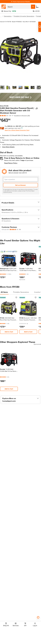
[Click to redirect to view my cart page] (37, 7)
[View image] (2, 87)
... (1, 16)
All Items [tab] (4, 292)
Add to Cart (9, 332)
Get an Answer (20, 185)
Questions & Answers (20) (22, 115)
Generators (8, 16)
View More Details (8, 147)
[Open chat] (39, 27)
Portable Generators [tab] (21, 292)
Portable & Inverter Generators (24, 16)
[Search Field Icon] (33, 7)
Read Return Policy (10, 163)
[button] (20, 202)
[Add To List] (33, 108)
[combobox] (19, 7)
